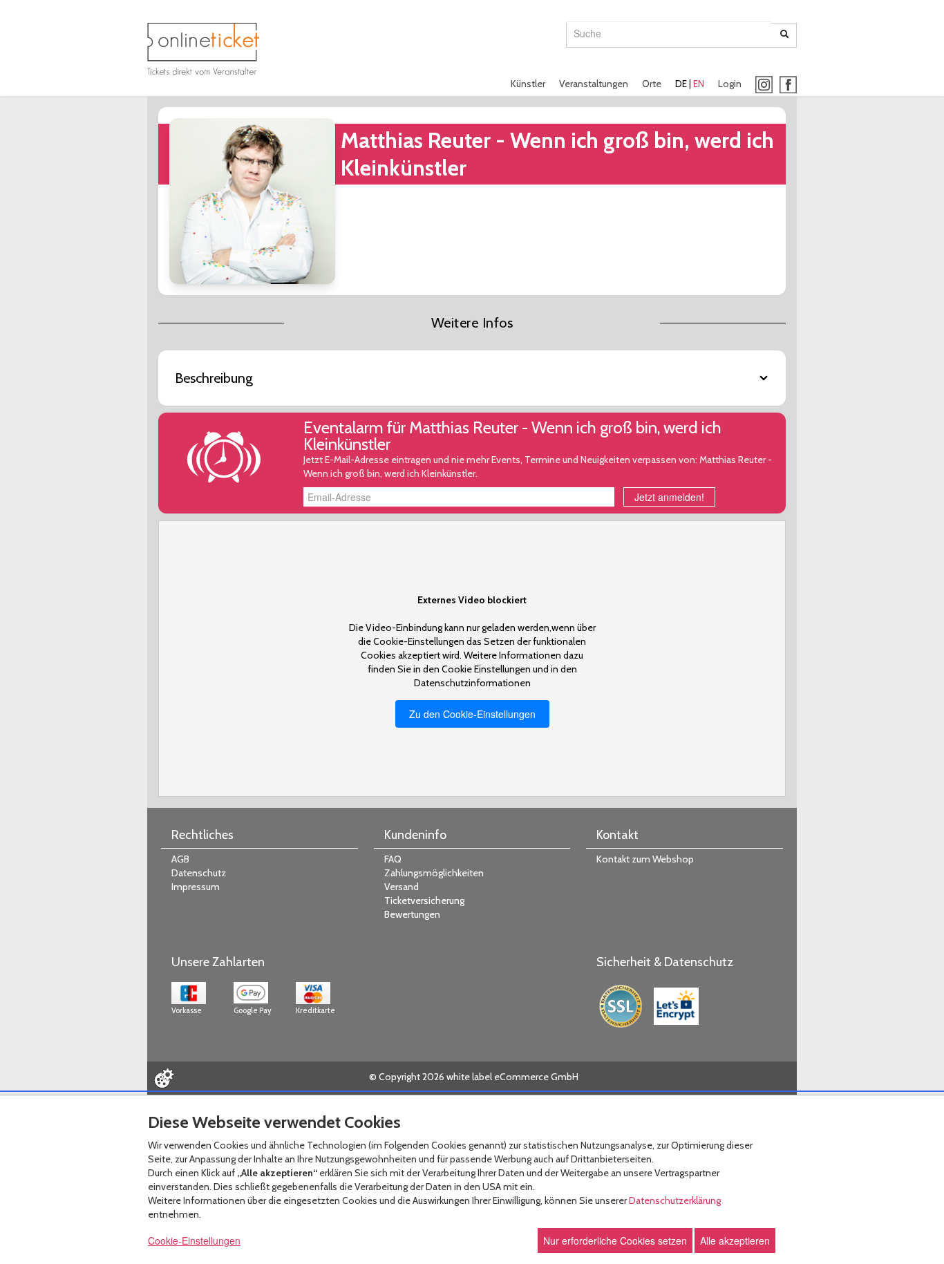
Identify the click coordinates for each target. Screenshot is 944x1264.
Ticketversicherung (424, 900)
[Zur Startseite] (203, 49)
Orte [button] (651, 83)
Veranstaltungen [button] (593, 83)
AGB (180, 859)
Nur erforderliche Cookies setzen (615, 1240)
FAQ (393, 859)
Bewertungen (412, 914)
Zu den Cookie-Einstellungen (472, 714)
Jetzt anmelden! (669, 497)
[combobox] (669, 33)
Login (730, 83)
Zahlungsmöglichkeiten (434, 873)
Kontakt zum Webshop (645, 859)
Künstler (528, 83)
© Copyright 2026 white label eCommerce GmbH (473, 1076)
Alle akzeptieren (735, 1240)
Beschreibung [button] (214, 378)
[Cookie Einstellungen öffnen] (163, 1078)
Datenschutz (198, 873)
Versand (401, 886)
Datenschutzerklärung (675, 1200)
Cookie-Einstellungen (194, 1240)
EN (698, 83)
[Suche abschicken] (784, 35)
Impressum (195, 886)
